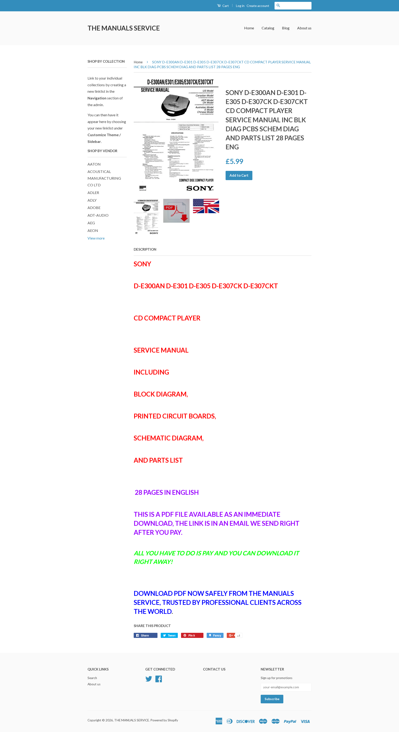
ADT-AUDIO (98, 215)
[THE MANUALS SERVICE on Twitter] (148, 678)
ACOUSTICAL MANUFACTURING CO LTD (104, 178)
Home (249, 28)
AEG (91, 223)
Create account (258, 6)
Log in (240, 6)
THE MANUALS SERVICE (124, 28)
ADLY (92, 200)
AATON (94, 164)
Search (92, 678)
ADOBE (94, 207)
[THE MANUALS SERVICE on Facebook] (158, 678)
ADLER (93, 192)
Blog (286, 28)
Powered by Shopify (164, 720)
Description (145, 249)
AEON (93, 230)
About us (304, 28)
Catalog (268, 28)
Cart (225, 6)
